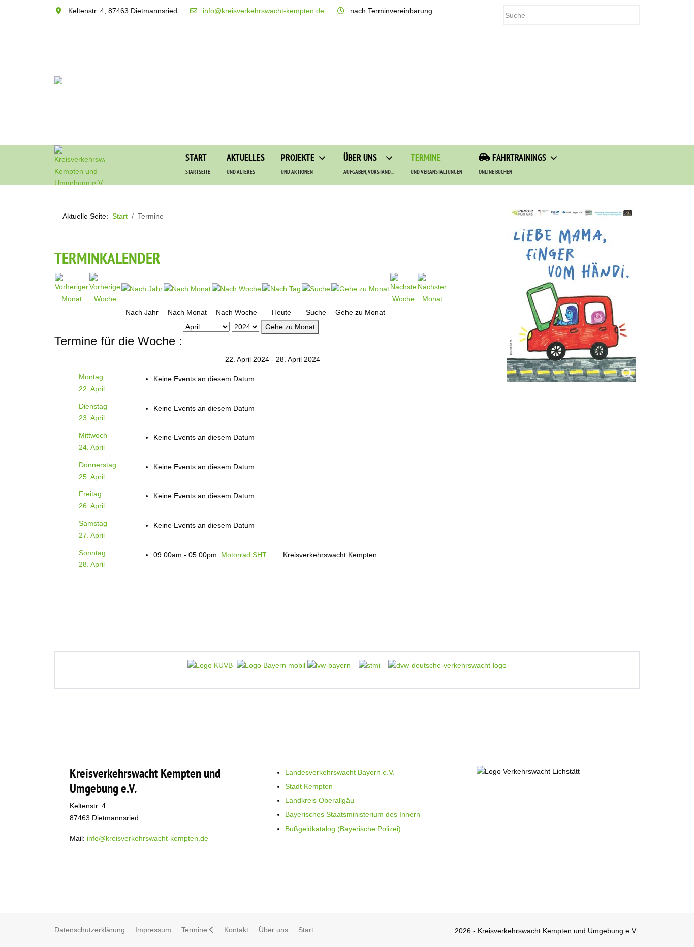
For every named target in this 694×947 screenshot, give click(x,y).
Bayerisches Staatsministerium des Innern (352, 814)
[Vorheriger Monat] (71, 289)
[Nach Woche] (236, 289)
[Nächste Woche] (403, 289)
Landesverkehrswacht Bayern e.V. (340, 772)
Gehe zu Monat (290, 327)
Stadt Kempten (309, 786)
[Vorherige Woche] (104, 289)
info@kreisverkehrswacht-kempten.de (263, 11)
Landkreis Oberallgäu (319, 800)
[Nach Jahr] (142, 289)
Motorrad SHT (244, 555)
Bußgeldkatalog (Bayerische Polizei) (343, 828)
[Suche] (316, 289)
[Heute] (281, 289)
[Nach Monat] (187, 289)
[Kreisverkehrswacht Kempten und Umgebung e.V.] (79, 165)
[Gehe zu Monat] (360, 289)
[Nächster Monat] (432, 289)
